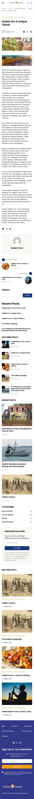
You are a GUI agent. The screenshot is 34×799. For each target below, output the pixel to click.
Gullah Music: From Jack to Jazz (14, 343)
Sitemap (5, 772)
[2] (5, 391)
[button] (3, 3)
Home (4, 9)
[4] (5, 414)
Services (15, 761)
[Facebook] (14, 778)
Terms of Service (8, 767)
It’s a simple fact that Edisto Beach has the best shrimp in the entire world (16, 365)
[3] (5, 402)
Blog (10, 9)
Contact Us (28, 761)
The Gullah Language (9, 359)
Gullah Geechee (20, 9)
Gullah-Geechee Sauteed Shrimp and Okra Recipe (14, 500)
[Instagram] (20, 778)
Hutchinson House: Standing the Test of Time (17, 465)
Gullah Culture (8, 532)
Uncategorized (7, 557)
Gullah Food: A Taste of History (13, 354)
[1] (5, 380)
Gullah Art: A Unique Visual (11, 349)
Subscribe (17, 583)
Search (6, 325)
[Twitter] (17, 778)
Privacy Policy (27, 767)
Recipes (4, 554)
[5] (5, 425)
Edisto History (7, 547)
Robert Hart (10, 67)
